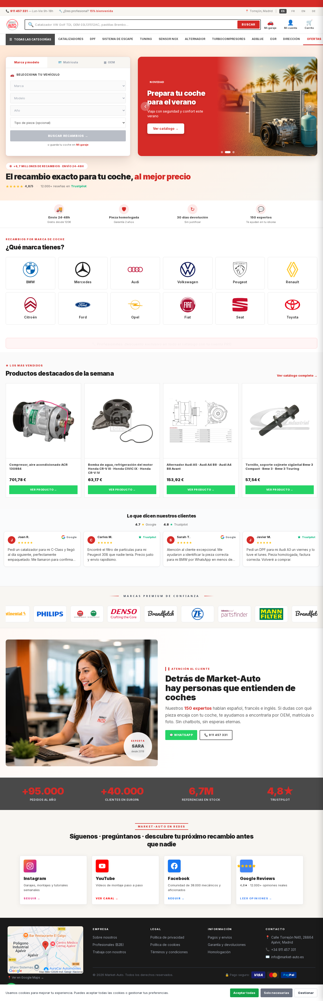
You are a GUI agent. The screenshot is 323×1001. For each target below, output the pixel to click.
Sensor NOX (168, 39)
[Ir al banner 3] (232, 152)
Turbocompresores (228, 39)
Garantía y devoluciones (227, 945)
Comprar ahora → (168, 115)
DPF (93, 39)
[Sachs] (165, 614)
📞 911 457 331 (216, 735)
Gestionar (306, 993)
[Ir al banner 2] (226, 152)
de (313, 11)
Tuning (146, 39)
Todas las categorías (30, 39)
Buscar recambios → (68, 136)
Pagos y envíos (220, 937)
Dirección (291, 39)
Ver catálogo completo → (297, 375)
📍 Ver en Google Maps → (26, 977)
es (283, 11)
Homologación (219, 952)
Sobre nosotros (105, 937)
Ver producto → (43, 489)
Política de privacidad (167, 937)
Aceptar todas (244, 993)
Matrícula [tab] (68, 62)
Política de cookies (165, 945)
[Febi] (202, 614)
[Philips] (18, 614)
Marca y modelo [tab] (26, 62)
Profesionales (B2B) (108, 945)
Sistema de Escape (117, 39)
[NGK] (55, 614)
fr (293, 11)
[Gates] (128, 614)
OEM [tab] (109, 62)
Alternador (195, 39)
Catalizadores (70, 39)
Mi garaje (82, 144)
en (303, 11)
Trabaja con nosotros (109, 952)
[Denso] (92, 614)
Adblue (258, 39)
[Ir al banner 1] (222, 152)
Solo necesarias (276, 993)
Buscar (248, 24)
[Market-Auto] (12, 24)
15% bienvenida (101, 11)
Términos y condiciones (169, 952)
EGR (273, 39)
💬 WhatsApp (181, 735)
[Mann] (239, 614)
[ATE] (276, 614)
